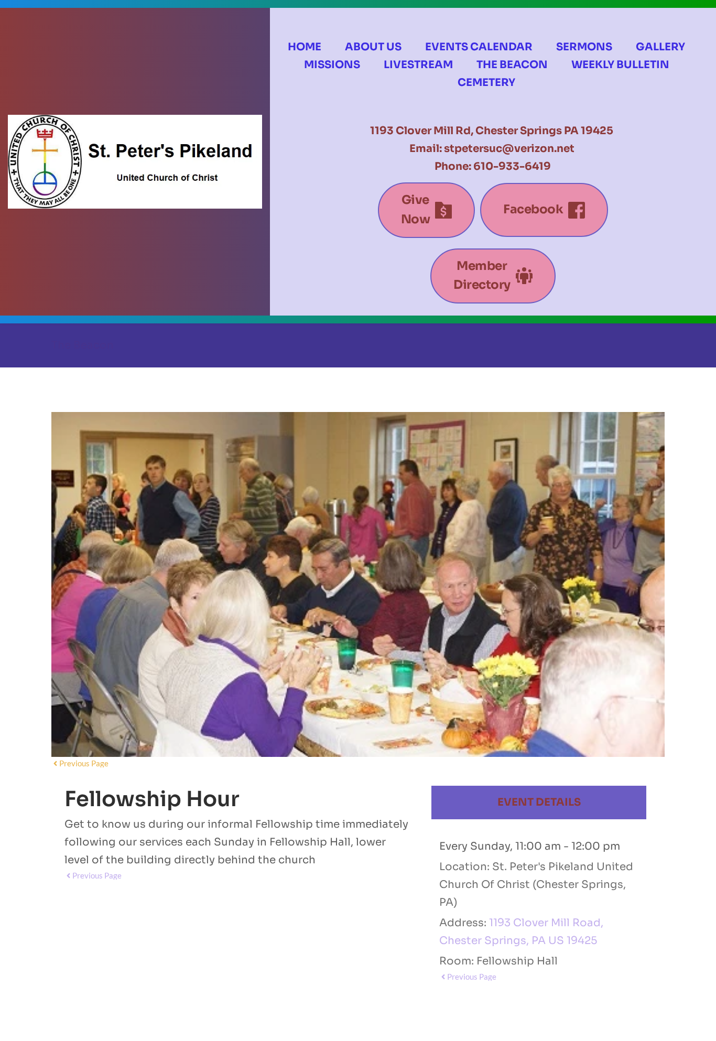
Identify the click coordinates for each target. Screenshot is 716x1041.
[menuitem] (304, 47)
